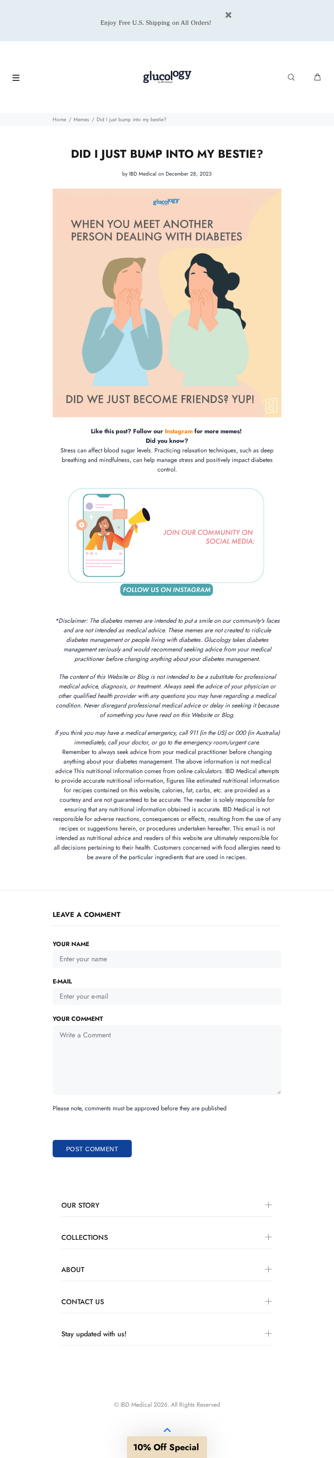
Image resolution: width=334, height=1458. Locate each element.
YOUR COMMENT (78, 1018)
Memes (81, 119)
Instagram (179, 431)
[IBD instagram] (193, 431)
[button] (167, 1447)
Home (59, 119)
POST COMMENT (92, 1149)
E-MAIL (62, 981)
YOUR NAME (71, 944)
